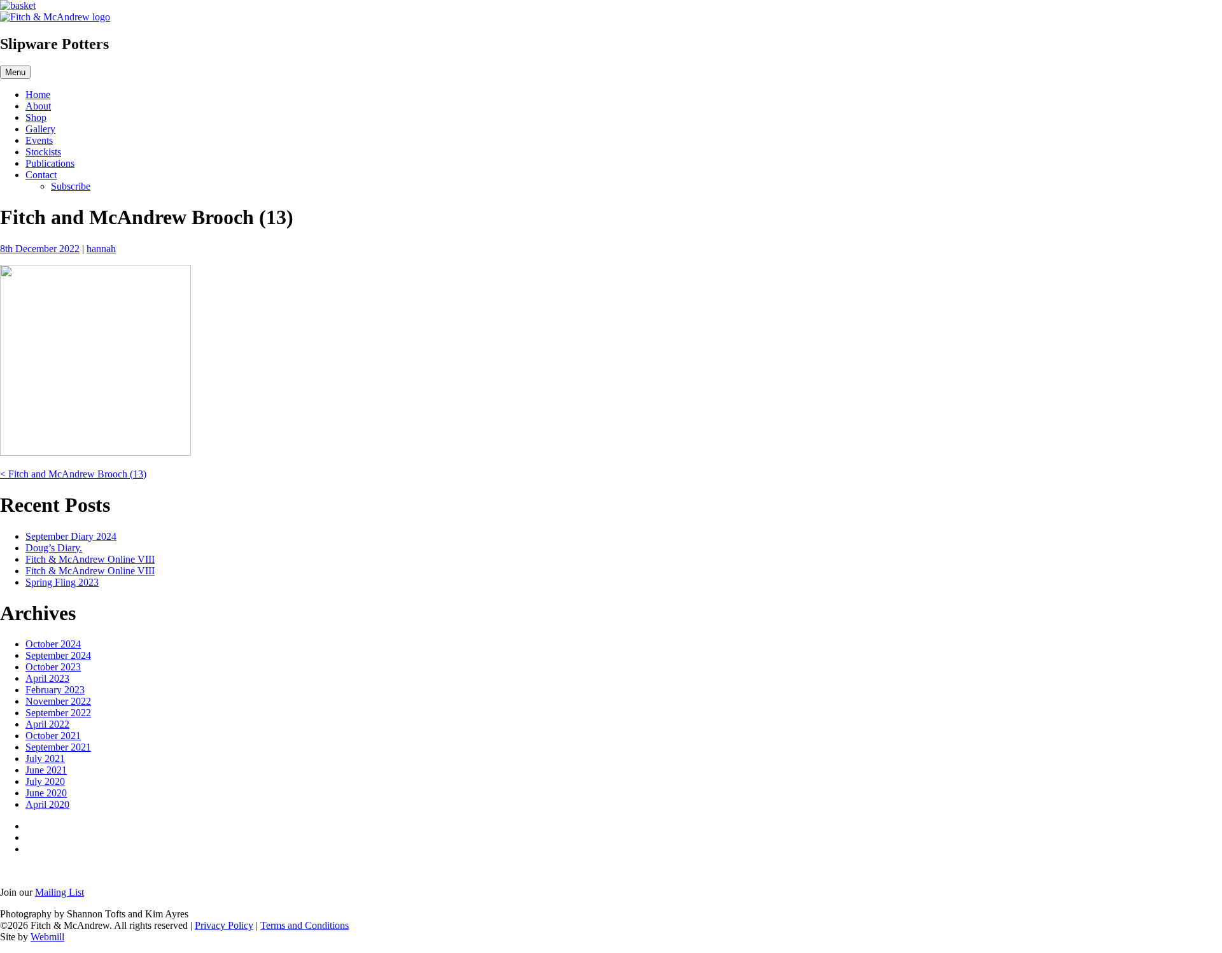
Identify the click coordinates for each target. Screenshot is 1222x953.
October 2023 (53, 666)
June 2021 (46, 770)
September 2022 (58, 712)
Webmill (47, 936)
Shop (35, 117)
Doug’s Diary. (53, 547)
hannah (101, 248)
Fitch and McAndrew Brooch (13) (73, 474)
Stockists (43, 151)
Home (37, 94)
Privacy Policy (224, 925)
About (38, 106)
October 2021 (53, 735)
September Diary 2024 (70, 536)
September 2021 (58, 747)
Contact (41, 174)
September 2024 (58, 655)
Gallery (40, 129)
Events (39, 140)
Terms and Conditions (304, 925)
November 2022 (58, 701)
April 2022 (47, 724)
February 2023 (55, 689)
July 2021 (45, 758)
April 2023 (47, 678)
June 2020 (46, 792)
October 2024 (53, 644)
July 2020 (45, 781)
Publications (49, 163)
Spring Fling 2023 (62, 582)
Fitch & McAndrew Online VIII (90, 559)
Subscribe (70, 186)
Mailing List (59, 892)
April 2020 (47, 804)
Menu (15, 72)
